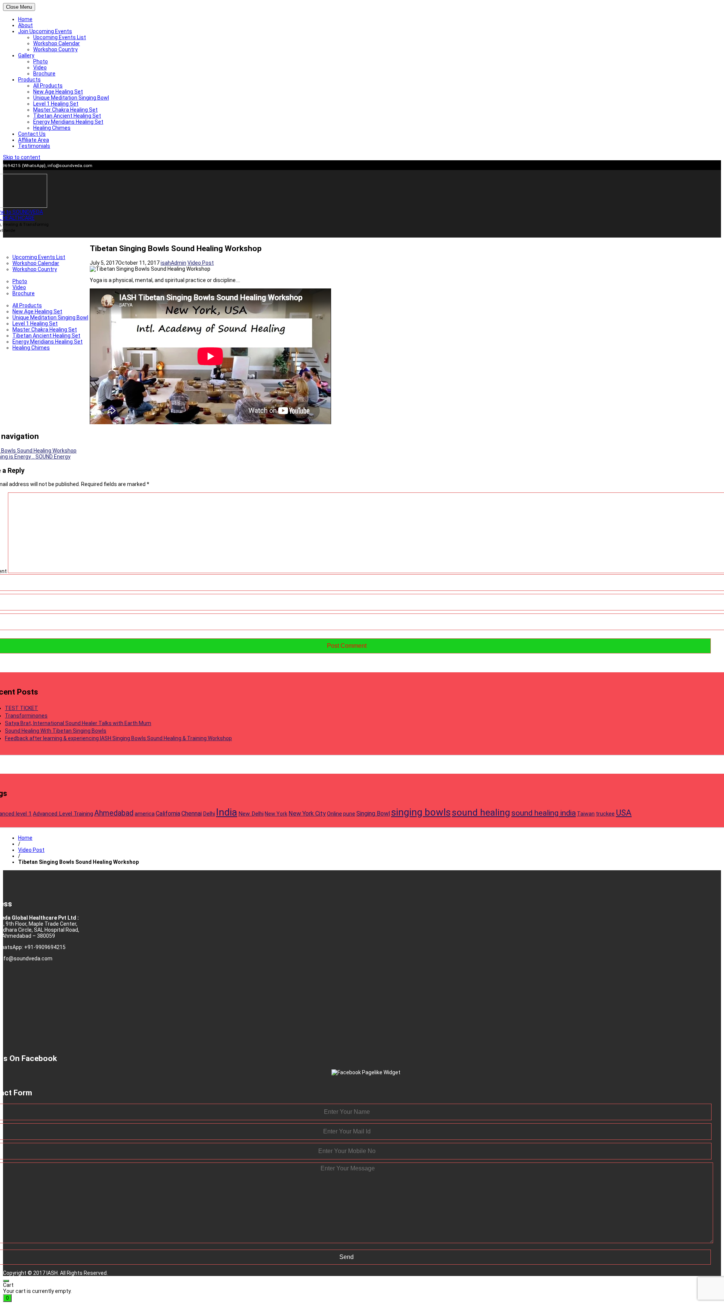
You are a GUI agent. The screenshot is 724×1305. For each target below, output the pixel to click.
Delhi (209, 813)
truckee (605, 813)
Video (40, 67)
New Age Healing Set (58, 92)
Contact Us (32, 134)
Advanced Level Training (63, 813)
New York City (307, 813)
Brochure (44, 74)
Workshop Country (55, 49)
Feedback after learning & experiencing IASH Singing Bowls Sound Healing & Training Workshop (118, 738)
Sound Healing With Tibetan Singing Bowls (55, 731)
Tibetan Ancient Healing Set (67, 116)
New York (276, 814)
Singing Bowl (373, 813)
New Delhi (251, 813)
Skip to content (21, 157)
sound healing (481, 812)
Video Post (200, 263)
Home (25, 19)
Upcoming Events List (59, 37)
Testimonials (34, 146)
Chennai (191, 813)
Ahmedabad (113, 813)
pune (349, 814)
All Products (48, 86)
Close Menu (19, 7)
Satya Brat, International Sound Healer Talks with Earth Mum (78, 723)
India (226, 812)
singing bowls (421, 812)
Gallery (26, 55)
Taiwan (586, 814)
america (145, 813)
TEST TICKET (21, 708)
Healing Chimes (52, 128)
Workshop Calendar (56, 43)
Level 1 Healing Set (55, 104)
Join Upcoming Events (45, 31)
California (168, 813)
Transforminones (26, 716)
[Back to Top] (6, 1281)
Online (334, 813)
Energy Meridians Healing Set (68, 122)
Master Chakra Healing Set (65, 110)
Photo (40, 61)
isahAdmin (173, 263)
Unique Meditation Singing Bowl (71, 98)
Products (29, 80)
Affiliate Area (33, 140)
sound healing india (543, 812)
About (25, 25)
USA (624, 812)
